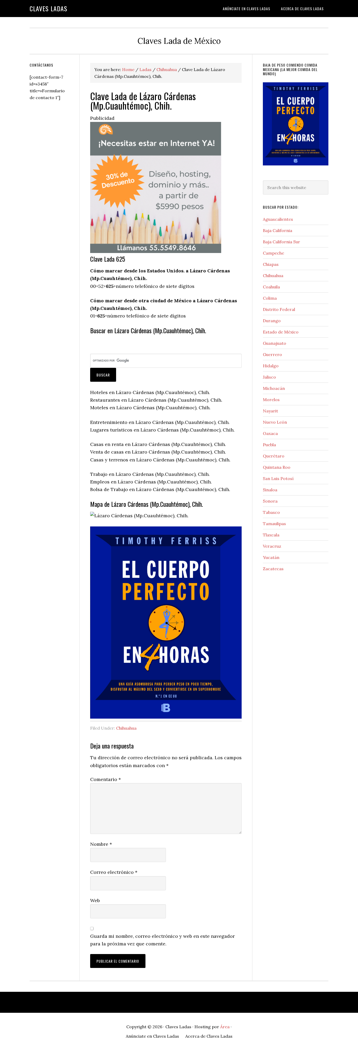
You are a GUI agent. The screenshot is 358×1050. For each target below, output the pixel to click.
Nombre (101, 844)
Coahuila (271, 286)
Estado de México (281, 332)
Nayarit (270, 410)
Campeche (273, 253)
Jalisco (269, 377)
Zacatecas (273, 568)
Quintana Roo (276, 467)
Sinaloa (270, 489)
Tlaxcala (271, 534)
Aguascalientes (278, 219)
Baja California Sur (281, 241)
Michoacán (274, 388)
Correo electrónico (113, 872)
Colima (270, 298)
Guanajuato (274, 343)
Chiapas (271, 264)
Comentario (105, 779)
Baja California (277, 230)
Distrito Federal (279, 309)
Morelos (271, 399)
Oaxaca (270, 433)
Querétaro (273, 456)
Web (95, 900)
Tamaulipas (274, 523)
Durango (272, 320)
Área (225, 1026)
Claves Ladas (48, 8)
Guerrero (272, 354)
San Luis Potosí (278, 478)
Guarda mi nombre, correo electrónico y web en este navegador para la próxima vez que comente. (162, 940)
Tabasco (271, 512)
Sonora (270, 501)
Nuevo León (275, 422)
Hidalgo (271, 365)
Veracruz (272, 546)
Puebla (269, 444)
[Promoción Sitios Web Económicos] (155, 251)
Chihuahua (126, 728)
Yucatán (271, 557)
